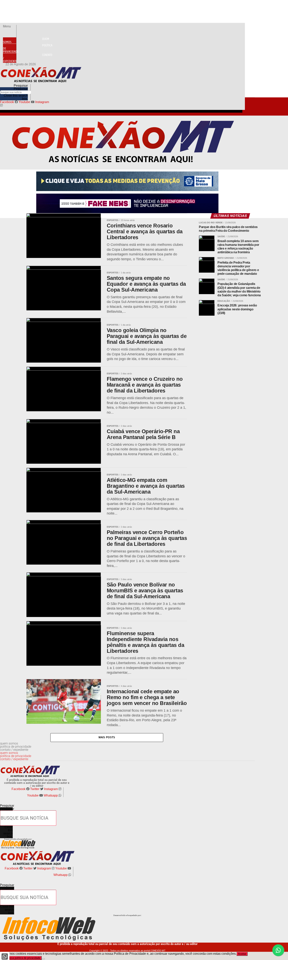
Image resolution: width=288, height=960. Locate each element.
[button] (9, 26)
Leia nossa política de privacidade (21, 957)
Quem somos (26, 40)
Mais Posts (107, 737)
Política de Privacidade (27, 48)
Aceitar (242, 953)
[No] (43, 958)
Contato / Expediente (27, 58)
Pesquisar (21, 88)
